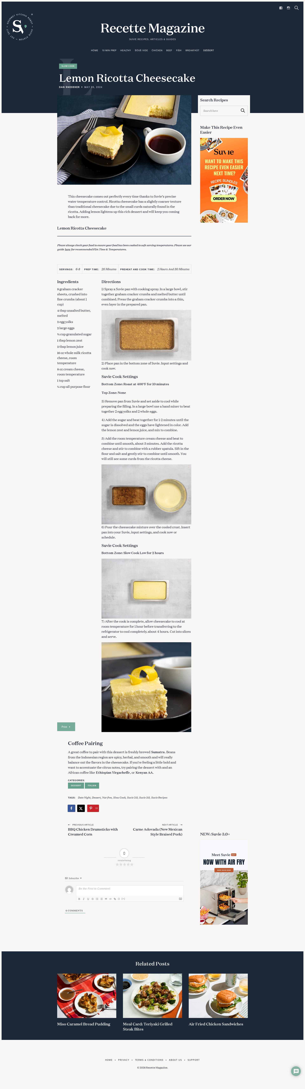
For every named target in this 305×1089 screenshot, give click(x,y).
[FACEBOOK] (280, 8)
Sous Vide (141, 50)
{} (119, 898)
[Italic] (83, 899)
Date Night (84, 797)
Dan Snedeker (69, 87)
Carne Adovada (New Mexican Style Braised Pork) (157, 832)
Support (194, 1060)
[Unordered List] (101, 899)
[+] (123, 898)
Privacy (123, 1060)
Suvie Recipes (159, 797)
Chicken (157, 50)
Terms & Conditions (149, 1060)
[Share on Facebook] (71, 808)
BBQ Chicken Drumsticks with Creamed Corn (93, 832)
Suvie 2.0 (132, 797)
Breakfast (192, 50)
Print (64, 726)
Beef (169, 50)
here (67, 249)
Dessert (208, 50)
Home (94, 50)
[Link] (115, 899)
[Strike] (92, 899)
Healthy (125, 50)
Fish (179, 50)
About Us (175, 1060)
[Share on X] (81, 808)
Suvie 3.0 (144, 797)
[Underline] (88, 899)
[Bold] (79, 899)
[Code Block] (110, 899)
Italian (92, 785)
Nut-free (107, 797)
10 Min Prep (109, 50)
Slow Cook (68, 66)
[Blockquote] (106, 899)
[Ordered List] (97, 899)
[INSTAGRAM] (288, 8)
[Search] (297, 8)
